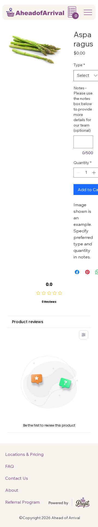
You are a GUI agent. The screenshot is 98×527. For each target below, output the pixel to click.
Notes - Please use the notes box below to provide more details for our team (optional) (83, 109)
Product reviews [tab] (27, 321)
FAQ (9, 466)
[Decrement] (77, 172)
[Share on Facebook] (77, 272)
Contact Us (16, 478)
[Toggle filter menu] (83, 334)
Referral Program (22, 502)
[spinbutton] (86, 172)
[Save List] (5, 14)
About (11, 490)
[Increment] (94, 172)
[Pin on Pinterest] (87, 272)
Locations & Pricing (24, 454)
